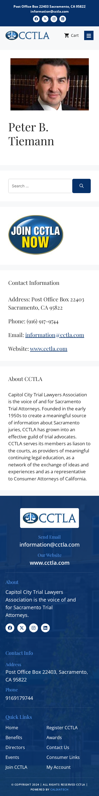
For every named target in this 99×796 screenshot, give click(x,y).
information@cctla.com (50, 11)
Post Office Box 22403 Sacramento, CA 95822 (49, 6)
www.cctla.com (50, 562)
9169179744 (19, 698)
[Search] (81, 186)
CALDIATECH (59, 789)
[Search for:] (40, 186)
